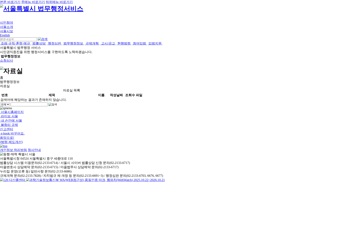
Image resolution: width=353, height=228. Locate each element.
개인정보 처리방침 (13, 150)
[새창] (95, 180)
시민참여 (6, 22)
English (5, 35)
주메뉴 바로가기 (33, 2)
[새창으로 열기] (13, 180)
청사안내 (34, 150)
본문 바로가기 (10, 2)
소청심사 (6, 60)
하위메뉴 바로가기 (59, 2)
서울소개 (6, 27)
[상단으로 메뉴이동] (3, 146)
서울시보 (6, 31)
